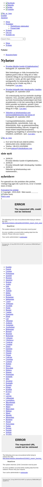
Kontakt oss (10, 35)
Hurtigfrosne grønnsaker (20, 26)
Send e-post (5, 196)
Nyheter (9, 30)
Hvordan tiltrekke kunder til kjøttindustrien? (22, 66)
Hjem (8, 22)
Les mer (19, 85)
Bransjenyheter (11, 55)
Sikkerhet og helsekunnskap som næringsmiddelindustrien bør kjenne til (20, 114)
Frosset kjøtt (15, 28)
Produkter (9, 24)
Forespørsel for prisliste (10, 190)
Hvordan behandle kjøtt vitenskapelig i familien (23, 89)
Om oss (8, 33)
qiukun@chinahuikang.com (21, 148)
